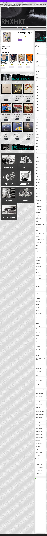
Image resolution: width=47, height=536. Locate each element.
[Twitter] (20, 29)
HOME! (17, 27)
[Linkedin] (23, 29)
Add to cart (17, 100)
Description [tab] (3, 46)
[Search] (26, 29)
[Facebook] (21, 29)
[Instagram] (24, 29)
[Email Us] (25, 29)
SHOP (24, 27)
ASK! (29, 27)
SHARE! (27, 27)
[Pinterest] (22, 29)
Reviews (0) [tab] (8, 46)
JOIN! (19, 27)
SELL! (22, 27)
